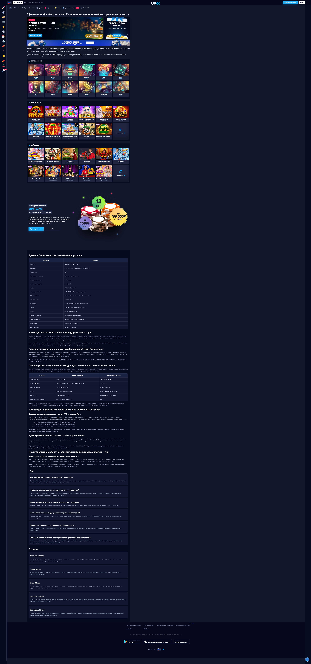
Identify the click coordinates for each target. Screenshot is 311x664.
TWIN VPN (19, 2)
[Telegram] (154, 649)
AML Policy (128, 628)
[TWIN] (155, 3)
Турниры (42, 8)
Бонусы (58, 8)
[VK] (151, 649)
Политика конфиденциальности (165, 625)
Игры (25, 8)
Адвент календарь (72, 8)
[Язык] (159, 649)
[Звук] (163, 649)
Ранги (51, 8)
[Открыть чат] (307, 659)
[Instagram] (149, 649)
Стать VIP (86, 8)
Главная (17, 8)
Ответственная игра (149, 625)
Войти (302, 2)
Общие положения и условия (133, 625)
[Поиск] (10, 8)
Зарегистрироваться (290, 2)
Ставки (33, 8)
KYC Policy (146, 628)
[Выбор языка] (9, 2)
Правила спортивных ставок (183, 625)
